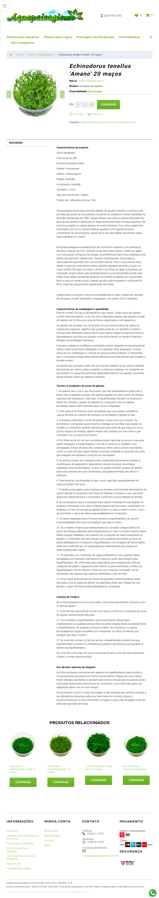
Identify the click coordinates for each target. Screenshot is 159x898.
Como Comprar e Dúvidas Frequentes (21, 857)
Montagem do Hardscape (95, 37)
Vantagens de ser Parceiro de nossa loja (23, 837)
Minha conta (51, 830)
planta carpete (88, 122)
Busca (47, 845)
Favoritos (49, 840)
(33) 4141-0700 (113, 15)
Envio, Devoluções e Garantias (18, 850)
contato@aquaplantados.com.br (100, 855)
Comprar (108, 104)
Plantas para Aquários (23, 37)
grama (100, 122)
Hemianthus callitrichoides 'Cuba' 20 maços (22, 769)
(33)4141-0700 (95, 833)
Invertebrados (129, 37)
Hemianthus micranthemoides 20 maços (58, 769)
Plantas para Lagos (58, 37)
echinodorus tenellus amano (121, 122)
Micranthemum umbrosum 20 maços (134, 768)
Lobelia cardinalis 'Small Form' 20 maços (98, 768)
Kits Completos (22, 43)
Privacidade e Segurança (20, 843)
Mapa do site (14, 863)
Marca (19, 54)
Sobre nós (12, 830)
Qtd (71, 104)
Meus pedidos (52, 835)
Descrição (16, 142)
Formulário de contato (19, 868)
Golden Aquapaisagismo (41, 54)
